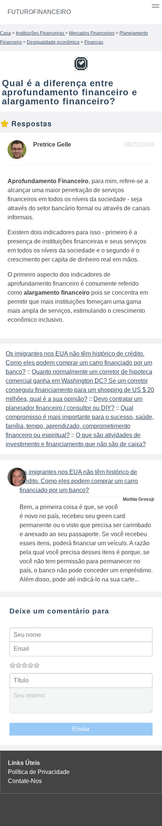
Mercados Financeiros (92, 33)
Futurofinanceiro (39, 12)
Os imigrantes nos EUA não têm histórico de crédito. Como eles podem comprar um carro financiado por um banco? (79, 362)
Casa (5, 33)
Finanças (93, 42)
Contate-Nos (25, 781)
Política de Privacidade (39, 772)
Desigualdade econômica (53, 42)
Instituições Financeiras (40, 33)
